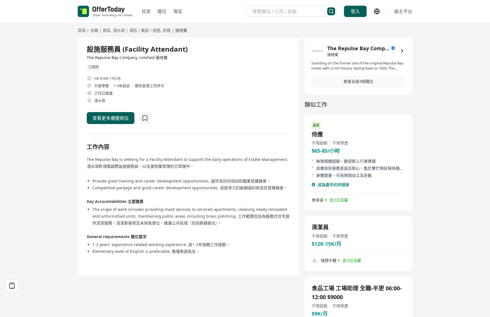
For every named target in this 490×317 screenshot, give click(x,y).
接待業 (181, 30)
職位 (161, 11)
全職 (94, 30)
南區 (107, 30)
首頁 (146, 11)
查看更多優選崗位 (110, 118)
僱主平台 (403, 11)
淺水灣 (119, 30)
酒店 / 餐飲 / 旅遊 (144, 30)
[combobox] (289, 11)
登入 (355, 11)
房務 (167, 30)
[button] (358, 81)
